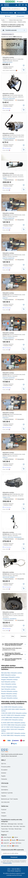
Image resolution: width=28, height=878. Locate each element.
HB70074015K (6, 577)
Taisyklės (3, 796)
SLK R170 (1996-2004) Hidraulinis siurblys (13, 725)
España (14, 840)
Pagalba (3, 776)
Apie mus (3, 763)
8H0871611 (5, 218)
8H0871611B (11, 218)
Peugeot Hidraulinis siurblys (9, 679)
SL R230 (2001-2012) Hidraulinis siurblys (13, 722)
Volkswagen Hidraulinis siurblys (10, 677)
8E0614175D (5, 138)
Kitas (12, 636)
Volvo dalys (16, 826)
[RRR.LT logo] (6, 5)
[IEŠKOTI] (25, 9)
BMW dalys (4, 824)
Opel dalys (22, 826)
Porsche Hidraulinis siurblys (9, 691)
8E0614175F (5, 98)
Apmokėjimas (4, 789)
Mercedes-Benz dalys (7, 826)
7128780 (5, 178)
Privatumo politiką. (7, 863)
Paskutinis (23, 636)
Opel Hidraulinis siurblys (8, 689)
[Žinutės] (19, 5)
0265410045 (12, 138)
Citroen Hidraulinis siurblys (9, 687)
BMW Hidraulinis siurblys (8, 675)
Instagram (3, 815)
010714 (10, 62)
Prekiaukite (4, 779)
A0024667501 (6, 618)
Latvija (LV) (6, 843)
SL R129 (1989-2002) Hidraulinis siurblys (13, 735)
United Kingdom (7, 837)
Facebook (3, 809)
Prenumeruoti (14, 857)
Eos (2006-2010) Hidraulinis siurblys (12, 707)
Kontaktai (3, 773)
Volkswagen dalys (12, 824)
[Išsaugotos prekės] (23, 5)
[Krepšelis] (26, 5)
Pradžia (3, 20)
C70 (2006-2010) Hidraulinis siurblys (12, 720)
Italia (10, 846)
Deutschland (21, 840)
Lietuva (16, 837)
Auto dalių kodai (5, 802)
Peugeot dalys (5, 831)
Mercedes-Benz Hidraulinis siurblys (11, 673)
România (16, 846)
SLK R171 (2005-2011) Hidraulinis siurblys (13, 715)
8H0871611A (11, 338)
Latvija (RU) (6, 840)
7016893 (5, 497)
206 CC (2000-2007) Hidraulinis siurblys (13, 733)
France (19, 843)
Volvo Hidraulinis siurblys (8, 684)
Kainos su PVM (21, 12)
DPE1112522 (10, 537)
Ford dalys (11, 828)
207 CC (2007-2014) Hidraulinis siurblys (13, 727)
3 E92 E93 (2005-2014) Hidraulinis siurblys (14, 713)
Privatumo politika (5, 766)
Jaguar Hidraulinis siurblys (9, 696)
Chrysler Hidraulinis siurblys (9, 698)
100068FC (12, 577)
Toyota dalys (4, 828)
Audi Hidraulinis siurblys (8, 682)
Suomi (4, 846)
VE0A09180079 (17, 537)
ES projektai (4, 769)
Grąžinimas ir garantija (7, 792)
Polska (13, 843)
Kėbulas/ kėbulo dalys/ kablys (15, 20)
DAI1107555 (12, 377)
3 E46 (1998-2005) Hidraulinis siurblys (12, 717)
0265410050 (12, 98)
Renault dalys (18, 828)
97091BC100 (5, 62)
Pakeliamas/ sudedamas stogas (9, 21)
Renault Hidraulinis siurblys (9, 693)
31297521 (5, 537)
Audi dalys (20, 824)
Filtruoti (8, 16)
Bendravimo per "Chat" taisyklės (9, 799)
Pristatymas (4, 786)
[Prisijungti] (16, 5)
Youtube (3, 812)
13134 (8, 497)
